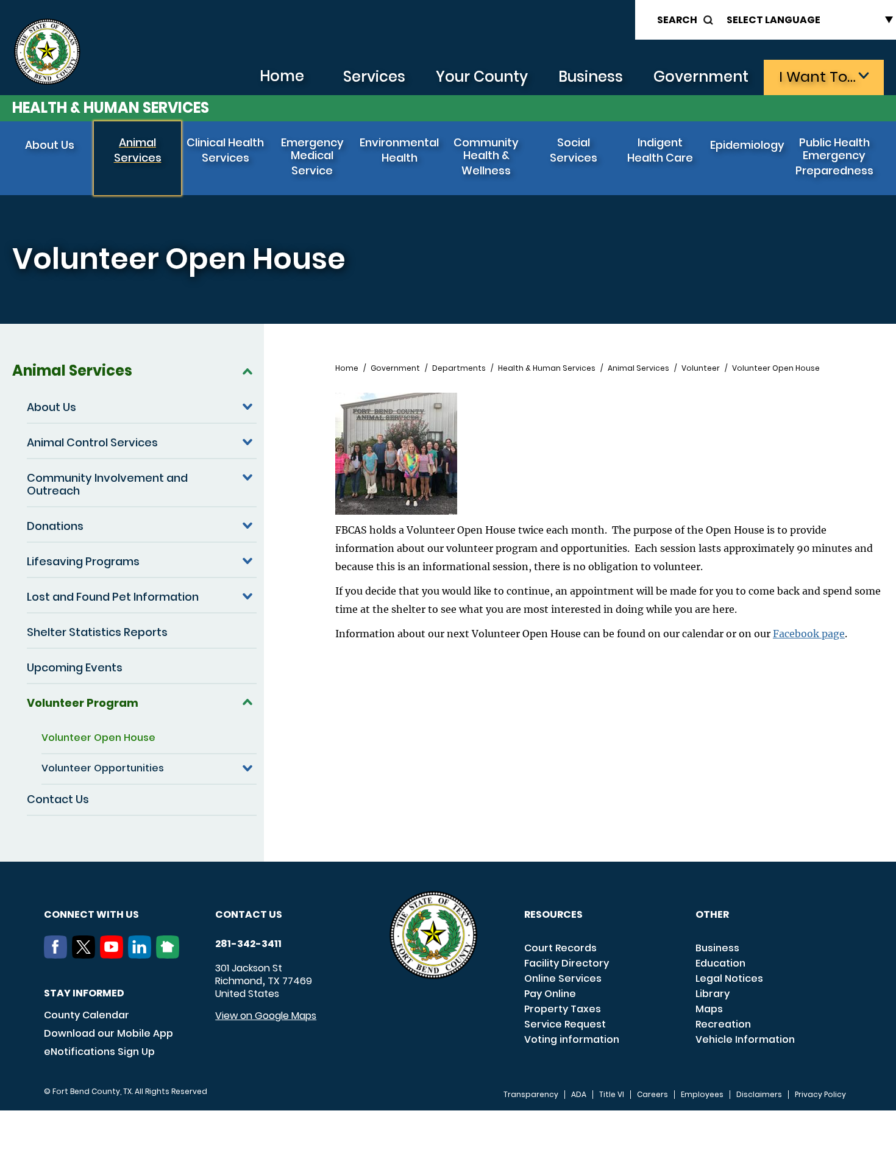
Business (590, 76)
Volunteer (700, 368)
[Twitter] (86, 955)
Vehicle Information (745, 1039)
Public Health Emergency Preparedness (834, 156)
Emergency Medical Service (312, 156)
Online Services (563, 978)
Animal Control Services (92, 442)
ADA (578, 1094)
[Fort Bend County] (47, 52)
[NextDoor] (170, 955)
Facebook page (809, 633)
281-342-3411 (248, 944)
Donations (55, 526)
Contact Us (58, 799)
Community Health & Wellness (486, 156)
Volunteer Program (82, 702)
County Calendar (86, 1015)
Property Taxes (562, 1009)
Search (677, 20)
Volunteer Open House (98, 738)
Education (720, 963)
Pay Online (550, 994)
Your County (482, 76)
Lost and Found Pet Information (113, 596)
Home (282, 76)
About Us (49, 144)
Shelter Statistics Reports (97, 632)
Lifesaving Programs (83, 561)
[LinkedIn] (142, 955)
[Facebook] (58, 955)
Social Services (573, 150)
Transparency (530, 1094)
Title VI (611, 1094)
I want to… (817, 76)
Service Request (565, 1024)
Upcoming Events (75, 667)
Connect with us (91, 914)
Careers (652, 1094)
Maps (709, 1009)
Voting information (571, 1039)
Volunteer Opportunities (102, 768)
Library (712, 994)
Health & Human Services (110, 108)
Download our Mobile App (108, 1033)
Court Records (560, 948)
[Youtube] (114, 955)
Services (374, 76)
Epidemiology (747, 144)
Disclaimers (759, 1094)
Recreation (723, 1024)
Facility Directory (566, 963)
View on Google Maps (265, 1016)
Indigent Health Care (660, 150)
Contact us (248, 914)
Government (700, 76)
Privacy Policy (820, 1094)
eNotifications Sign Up (99, 1052)
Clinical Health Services (225, 150)
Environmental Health (399, 150)
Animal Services (138, 150)
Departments (459, 368)
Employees (702, 1094)
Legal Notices (729, 978)
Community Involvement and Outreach (107, 484)
